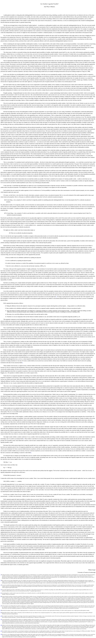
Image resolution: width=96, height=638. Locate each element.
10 (1, 616)
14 (1, 634)
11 (1, 619)
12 (1, 625)
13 (1, 631)
